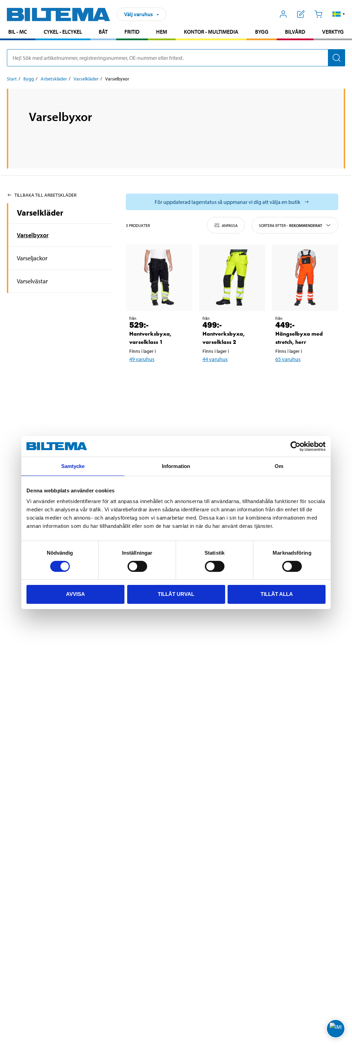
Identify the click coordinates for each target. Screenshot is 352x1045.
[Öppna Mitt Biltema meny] (283, 14)
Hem (161, 31)
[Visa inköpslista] (301, 14)
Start (12, 79)
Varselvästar (32, 281)
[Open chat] (335, 1028)
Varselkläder (86, 79)
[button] (339, 14)
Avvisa (75, 594)
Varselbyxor (32, 235)
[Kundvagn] (318, 14)
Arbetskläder (54, 79)
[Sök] (336, 57)
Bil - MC (17, 31)
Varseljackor (32, 258)
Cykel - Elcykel (63, 31)
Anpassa (230, 225)
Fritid (132, 31)
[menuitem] (17, 32)
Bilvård (295, 31)
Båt (103, 31)
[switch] (137, 566)
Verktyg (333, 31)
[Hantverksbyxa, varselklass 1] (159, 277)
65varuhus (287, 359)
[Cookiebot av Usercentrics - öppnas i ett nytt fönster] (295, 446)
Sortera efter (290, 225)
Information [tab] (176, 466)
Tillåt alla (277, 594)
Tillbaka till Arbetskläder (45, 195)
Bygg (261, 31)
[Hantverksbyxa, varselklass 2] (232, 277)
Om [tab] (279, 466)
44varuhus (215, 359)
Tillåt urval (176, 594)
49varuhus (141, 359)
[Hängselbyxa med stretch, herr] (305, 277)
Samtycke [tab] (73, 466)
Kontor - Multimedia (211, 31)
